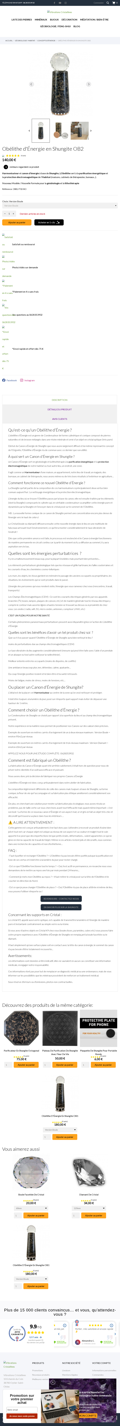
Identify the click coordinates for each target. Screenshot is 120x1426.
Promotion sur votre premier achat (22, 1399)
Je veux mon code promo (22, 1416)
